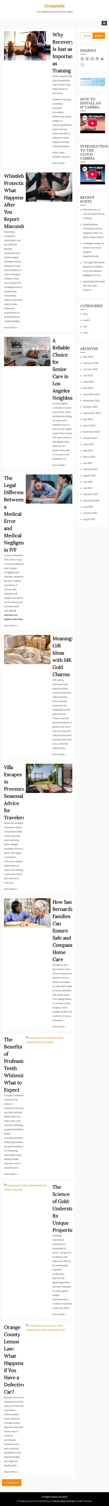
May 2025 (88, 388)
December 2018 (91, 500)
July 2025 (88, 375)
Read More (59, 163)
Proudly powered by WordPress (33, 1501)
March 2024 (89, 425)
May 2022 (88, 450)
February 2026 (90, 363)
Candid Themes (83, 1501)
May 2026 (88, 356)
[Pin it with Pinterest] (97, 59)
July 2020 (88, 481)
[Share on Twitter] (87, 59)
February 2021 (90, 469)
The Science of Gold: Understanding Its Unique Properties (69, 1208)
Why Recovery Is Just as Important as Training (94, 214)
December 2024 (91, 394)
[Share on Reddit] (92, 59)
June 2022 (88, 444)
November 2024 (91, 400)
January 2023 (90, 438)
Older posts (13, 1482)
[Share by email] (82, 64)
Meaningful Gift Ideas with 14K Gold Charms (94, 286)
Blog (85, 314)
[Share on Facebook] (82, 59)
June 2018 (88, 506)
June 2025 (88, 381)
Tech (85, 332)
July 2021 (87, 463)
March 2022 (89, 456)
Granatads (54, 6)
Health (86, 320)
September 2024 (92, 413)
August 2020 (89, 475)
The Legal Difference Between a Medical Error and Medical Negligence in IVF (16, 514)
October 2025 (90, 369)
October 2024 (90, 406)
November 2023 (91, 431)
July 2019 (87, 488)
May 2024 (88, 419)
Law (85, 326)
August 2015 (89, 519)
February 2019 (90, 494)
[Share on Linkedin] (102, 59)
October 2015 (90, 513)
